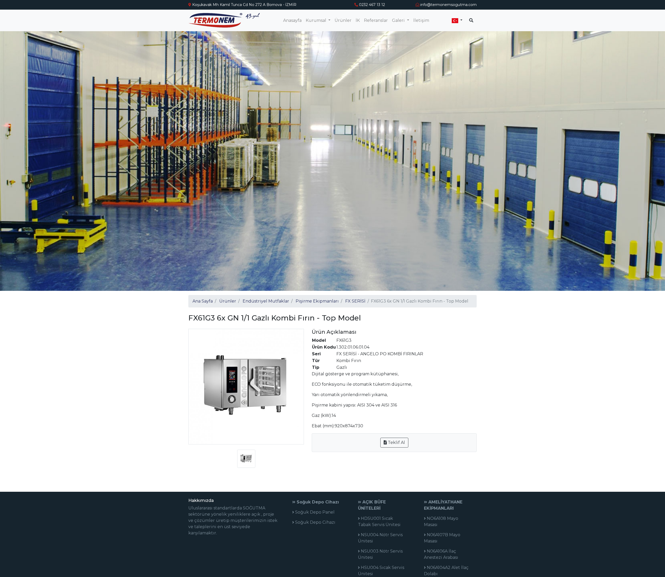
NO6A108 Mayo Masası (441, 521)
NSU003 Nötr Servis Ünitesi (380, 554)
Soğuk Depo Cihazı (317, 502)
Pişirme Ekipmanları (317, 301)
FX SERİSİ (355, 301)
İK (358, 20)
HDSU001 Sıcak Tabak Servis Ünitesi (379, 521)
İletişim (421, 20)
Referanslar (376, 20)
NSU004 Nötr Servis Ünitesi (380, 537)
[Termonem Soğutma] (224, 20)
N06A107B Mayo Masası (442, 537)
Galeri (399, 20)
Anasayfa (292, 20)
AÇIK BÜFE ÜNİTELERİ (372, 505)
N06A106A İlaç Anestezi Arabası (441, 554)
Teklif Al (396, 442)
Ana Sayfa (202, 301)
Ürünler (343, 20)
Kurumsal (316, 20)
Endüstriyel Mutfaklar (266, 301)
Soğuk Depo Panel (314, 512)
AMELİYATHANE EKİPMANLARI (443, 505)
